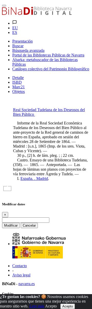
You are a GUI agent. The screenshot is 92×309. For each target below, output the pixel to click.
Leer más (36, 306)
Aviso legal (21, 275)
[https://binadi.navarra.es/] (37, 13)
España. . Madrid (34, 178)
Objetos (18, 91)
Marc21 (18, 87)
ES (14, 32)
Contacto (19, 266)
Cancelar (29, 225)
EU (15, 28)
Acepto (51, 306)
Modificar (11, 225)
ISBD (17, 82)
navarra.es (26, 284)
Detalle (18, 77)
